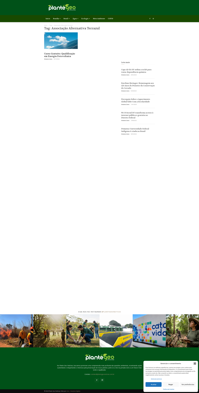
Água (75, 19)
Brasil (66, 19)
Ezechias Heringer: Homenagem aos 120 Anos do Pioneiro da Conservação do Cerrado (138, 85)
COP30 (110, 19)
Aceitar (153, 384)
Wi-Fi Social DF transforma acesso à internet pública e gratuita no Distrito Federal (137, 115)
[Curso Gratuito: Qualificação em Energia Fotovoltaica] (61, 40)
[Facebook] (149, 18)
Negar (170, 384)
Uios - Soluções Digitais (73, 391)
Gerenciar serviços (156, 379)
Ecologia (84, 19)
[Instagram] (153, 18)
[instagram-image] (16, 330)
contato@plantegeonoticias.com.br (102, 374)
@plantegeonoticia (111, 312)
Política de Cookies (168, 389)
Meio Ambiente (99, 19)
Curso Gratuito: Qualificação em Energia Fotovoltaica (59, 55)
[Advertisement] (138, 42)
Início (45, 25)
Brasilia (56, 19)
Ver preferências (187, 384)
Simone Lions (48, 59)
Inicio (48, 19)
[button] (195, 363)
